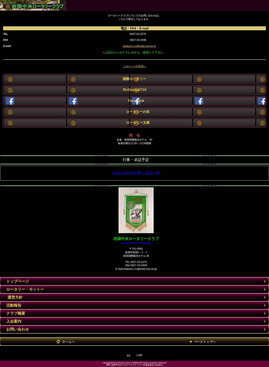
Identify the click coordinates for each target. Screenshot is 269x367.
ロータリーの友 (134, 111)
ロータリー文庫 (134, 122)
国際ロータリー (134, 79)
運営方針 (11, 297)
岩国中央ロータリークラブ (32, 4)
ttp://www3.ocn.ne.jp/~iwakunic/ (136, 243)
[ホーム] (67, 341)
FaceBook (134, 100)
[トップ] (201, 341)
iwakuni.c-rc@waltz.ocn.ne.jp (139, 46)
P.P (128, 355)
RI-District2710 (134, 90)
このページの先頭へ (134, 66)
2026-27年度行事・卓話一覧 (136, 173)
